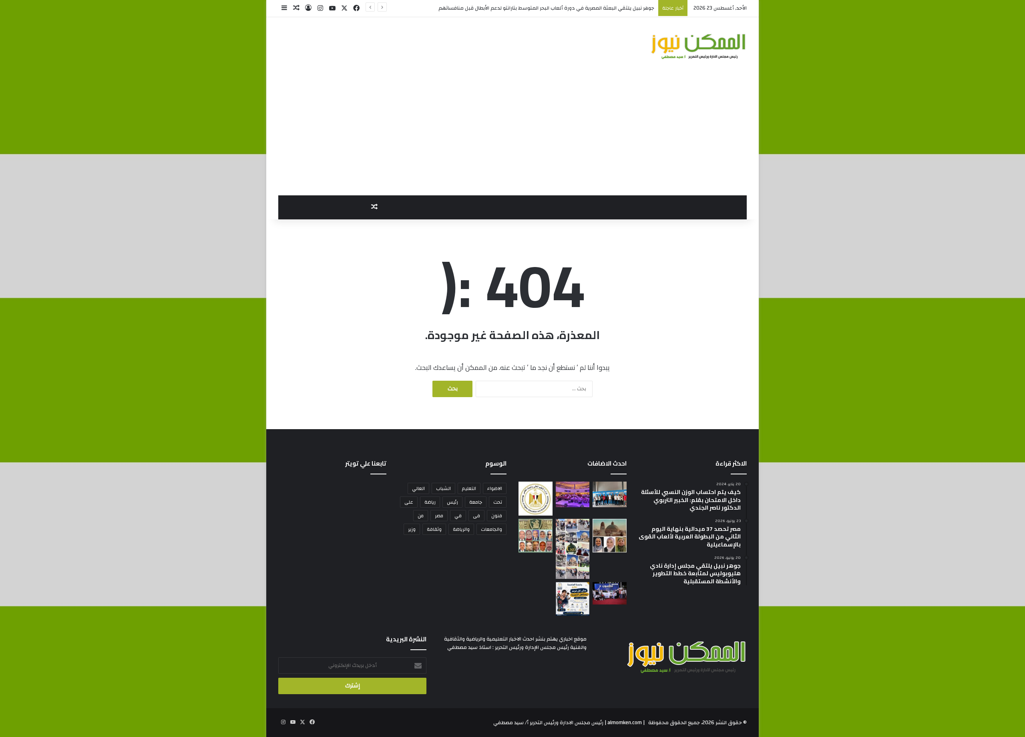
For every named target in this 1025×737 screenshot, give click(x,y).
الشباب (443, 488)
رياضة (430, 502)
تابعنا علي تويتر (365, 463)
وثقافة (434, 529)
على (408, 502)
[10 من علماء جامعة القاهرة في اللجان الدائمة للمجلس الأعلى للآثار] (536, 536)
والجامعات (491, 529)
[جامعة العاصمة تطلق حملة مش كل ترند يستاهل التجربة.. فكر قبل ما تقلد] (573, 599)
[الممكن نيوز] (698, 46)
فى (476, 515)
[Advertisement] (512, 135)
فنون (496, 515)
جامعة (475, 502)
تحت (497, 502)
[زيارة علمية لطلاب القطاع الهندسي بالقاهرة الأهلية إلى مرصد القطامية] (573, 549)
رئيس (452, 502)
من (421, 515)
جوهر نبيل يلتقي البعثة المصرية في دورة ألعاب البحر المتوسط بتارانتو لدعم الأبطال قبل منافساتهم (546, 8)
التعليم (469, 488)
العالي (418, 488)
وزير (412, 529)
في (458, 515)
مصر (439, 515)
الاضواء (494, 488)
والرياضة (461, 529)
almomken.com (624, 722)
